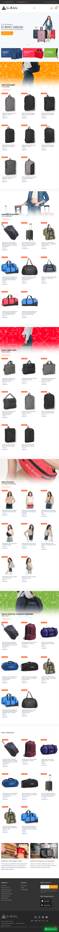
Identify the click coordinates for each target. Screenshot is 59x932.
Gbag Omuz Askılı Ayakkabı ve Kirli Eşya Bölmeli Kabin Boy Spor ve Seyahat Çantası (9, 313)
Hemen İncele (6, 33)
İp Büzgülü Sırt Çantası (6, 893)
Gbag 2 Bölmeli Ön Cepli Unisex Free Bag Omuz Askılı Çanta (48, 545)
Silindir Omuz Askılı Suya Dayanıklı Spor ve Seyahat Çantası (47, 644)
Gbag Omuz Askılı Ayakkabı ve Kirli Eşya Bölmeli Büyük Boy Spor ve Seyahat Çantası (29, 313)
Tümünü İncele (6, 90)
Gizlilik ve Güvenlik (5, 925)
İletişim (22, 887)
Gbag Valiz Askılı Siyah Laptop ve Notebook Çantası (29, 379)
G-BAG (24, 889)
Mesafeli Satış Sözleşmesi (7, 923)
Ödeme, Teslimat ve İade (7, 921)
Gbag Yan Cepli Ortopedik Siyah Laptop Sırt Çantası (28, 114)
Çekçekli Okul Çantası (6, 889)
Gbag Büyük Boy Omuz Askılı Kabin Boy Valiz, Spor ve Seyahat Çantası (29, 278)
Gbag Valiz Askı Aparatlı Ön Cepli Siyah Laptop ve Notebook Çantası (9, 413)
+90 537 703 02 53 (9, 2)
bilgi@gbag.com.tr (23, 2)
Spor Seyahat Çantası (6, 900)
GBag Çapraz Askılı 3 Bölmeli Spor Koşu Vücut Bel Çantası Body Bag (29, 512)
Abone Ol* (53, 886)
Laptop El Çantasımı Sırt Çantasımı (42, 861)
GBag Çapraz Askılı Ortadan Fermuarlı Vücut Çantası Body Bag (48, 512)
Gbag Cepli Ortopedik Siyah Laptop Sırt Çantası (28, 145)
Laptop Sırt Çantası (6, 891)
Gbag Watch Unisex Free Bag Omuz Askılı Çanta (9, 577)
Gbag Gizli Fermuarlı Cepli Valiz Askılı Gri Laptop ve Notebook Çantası (8, 380)
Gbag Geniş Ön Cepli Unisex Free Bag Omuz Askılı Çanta (29, 544)
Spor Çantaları (4, 898)
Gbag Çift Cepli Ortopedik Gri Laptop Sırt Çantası (9, 177)
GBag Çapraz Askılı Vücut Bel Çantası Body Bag (9, 544)
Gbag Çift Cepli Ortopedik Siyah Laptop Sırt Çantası (47, 114)
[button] (45, 901)
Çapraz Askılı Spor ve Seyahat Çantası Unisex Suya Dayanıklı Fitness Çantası (29, 678)
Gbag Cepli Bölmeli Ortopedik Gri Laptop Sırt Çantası (29, 177)
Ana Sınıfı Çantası (5, 896)
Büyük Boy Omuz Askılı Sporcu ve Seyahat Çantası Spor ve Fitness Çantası (9, 678)
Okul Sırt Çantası (5, 887)
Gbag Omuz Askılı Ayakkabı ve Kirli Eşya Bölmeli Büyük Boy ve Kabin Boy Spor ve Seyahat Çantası (9, 278)
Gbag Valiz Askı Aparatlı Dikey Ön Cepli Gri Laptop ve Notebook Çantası (48, 380)
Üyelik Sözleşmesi (20, 923)
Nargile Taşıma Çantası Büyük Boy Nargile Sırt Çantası (29, 643)
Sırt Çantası (4, 885)
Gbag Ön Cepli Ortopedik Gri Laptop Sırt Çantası (9, 114)
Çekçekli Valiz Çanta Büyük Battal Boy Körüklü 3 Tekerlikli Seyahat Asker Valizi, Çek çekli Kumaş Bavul (9, 244)
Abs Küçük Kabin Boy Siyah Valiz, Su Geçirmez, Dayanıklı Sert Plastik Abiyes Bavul (29, 244)
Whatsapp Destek (52, 929)
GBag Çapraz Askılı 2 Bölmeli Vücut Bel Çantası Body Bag (9, 511)
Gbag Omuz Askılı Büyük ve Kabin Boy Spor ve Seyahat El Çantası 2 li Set (48, 244)
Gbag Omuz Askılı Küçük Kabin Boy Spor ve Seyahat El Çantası (49, 278)
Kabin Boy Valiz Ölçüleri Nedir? (11, 861)
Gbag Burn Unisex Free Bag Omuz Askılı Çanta (29, 577)
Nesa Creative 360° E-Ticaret (35, 927)
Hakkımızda (24, 885)
